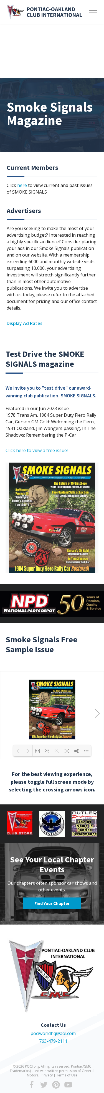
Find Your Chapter (52, 903)
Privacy (47, 1075)
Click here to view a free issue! (37, 450)
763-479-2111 (53, 1041)
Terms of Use (66, 1075)
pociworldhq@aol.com (53, 1033)
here (22, 185)
